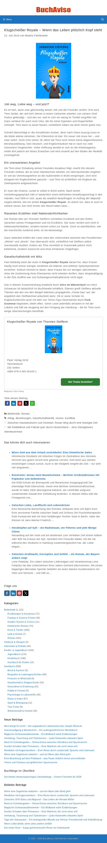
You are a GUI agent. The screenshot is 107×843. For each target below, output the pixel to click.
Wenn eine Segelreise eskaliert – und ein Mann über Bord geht (37, 754)
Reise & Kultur (15, 699)
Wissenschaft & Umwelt (20, 711)
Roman (25, 413)
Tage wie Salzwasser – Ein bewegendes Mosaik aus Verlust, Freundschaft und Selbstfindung (53, 819)
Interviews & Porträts (15, 646)
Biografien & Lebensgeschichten (25, 674)
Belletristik (14, 413)
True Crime (13, 707)
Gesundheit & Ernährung (21, 686)
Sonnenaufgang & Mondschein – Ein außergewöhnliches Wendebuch (40, 730)
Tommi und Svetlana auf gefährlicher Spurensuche (30, 762)
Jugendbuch (14, 654)
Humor (60, 418)
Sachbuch (9, 666)
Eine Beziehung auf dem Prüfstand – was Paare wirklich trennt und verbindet (44, 758)
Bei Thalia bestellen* (80, 381)
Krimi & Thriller (15, 630)
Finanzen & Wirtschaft (19, 678)
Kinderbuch (14, 658)
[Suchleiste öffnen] (102, 19)
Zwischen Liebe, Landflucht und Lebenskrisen (41, 505)
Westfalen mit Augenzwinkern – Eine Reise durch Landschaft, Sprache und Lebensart (49, 750)
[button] (7, 403)
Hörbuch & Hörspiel (14, 642)
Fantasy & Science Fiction (21, 618)
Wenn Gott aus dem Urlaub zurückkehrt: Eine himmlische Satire (52, 452)
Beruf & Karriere (16, 670)
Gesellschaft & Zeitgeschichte (23, 682)
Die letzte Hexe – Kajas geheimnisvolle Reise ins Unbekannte (37, 828)
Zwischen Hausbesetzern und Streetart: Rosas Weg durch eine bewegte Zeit (53, 422)
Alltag (11, 418)
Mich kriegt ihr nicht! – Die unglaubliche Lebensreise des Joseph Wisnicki (43, 726)
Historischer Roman (18, 626)
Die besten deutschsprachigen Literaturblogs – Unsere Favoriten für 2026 (43, 777)
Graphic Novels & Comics (21, 622)
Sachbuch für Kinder (18, 662)
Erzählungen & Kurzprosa (21, 614)
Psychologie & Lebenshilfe (22, 694)
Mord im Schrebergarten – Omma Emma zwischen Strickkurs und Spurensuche (45, 742)
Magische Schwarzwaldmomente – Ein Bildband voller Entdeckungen (40, 734)
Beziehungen (23, 418)
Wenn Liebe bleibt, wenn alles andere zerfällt (28, 823)
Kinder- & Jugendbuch (16, 650)
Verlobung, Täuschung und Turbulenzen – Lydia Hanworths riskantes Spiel (43, 738)
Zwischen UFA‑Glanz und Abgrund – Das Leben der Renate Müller (39, 799)
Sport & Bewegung (17, 703)
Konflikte (70, 418)
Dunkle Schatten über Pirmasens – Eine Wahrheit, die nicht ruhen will (40, 746)
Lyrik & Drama (15, 634)
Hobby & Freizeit (16, 690)
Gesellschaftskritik (43, 418)
